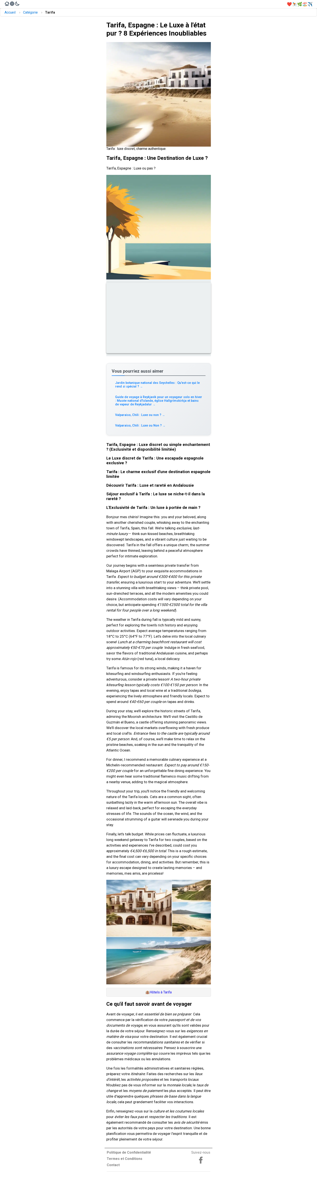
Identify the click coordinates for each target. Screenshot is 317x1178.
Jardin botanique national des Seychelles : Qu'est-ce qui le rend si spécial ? (157, 384)
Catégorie (30, 12)
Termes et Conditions (124, 1159)
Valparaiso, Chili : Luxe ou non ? (140, 415)
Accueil (10, 12)
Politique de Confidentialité (129, 1152)
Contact (113, 1165)
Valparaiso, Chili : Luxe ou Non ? (140, 425)
